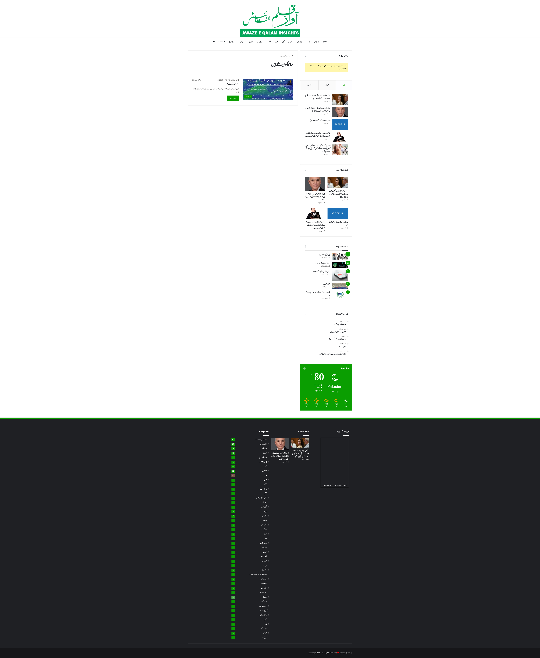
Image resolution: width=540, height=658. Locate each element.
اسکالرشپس (264, 502)
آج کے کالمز (264, 628)
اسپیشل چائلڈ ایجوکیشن (261, 498)
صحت (276, 42)
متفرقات (261, 42)
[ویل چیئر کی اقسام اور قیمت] (340, 256)
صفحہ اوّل (325, 42)
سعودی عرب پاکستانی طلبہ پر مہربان (322, 263)
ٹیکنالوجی (251, 42)
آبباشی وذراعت (263, 444)
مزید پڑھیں (233, 98)
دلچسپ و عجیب (263, 543)
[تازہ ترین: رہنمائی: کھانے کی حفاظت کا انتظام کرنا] (340, 124)
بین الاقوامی (299, 42)
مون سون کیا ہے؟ (233, 84)
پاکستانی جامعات (263, 489)
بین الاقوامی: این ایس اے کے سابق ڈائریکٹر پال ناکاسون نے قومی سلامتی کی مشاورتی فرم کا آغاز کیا (317, 109)
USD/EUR (327, 486)
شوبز (266, 538)
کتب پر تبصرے (263, 610)
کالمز (309, 42)
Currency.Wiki (340, 486)
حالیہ (344, 85)
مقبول (327, 85)
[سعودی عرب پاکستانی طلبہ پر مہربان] (340, 265)
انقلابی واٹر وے (326, 284)
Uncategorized (261, 439)
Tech (265, 597)
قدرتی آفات (264, 529)
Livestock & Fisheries (258, 574)
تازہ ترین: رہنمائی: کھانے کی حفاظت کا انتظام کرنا (319, 120)
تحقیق (265, 493)
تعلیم (270, 42)
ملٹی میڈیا (265, 619)
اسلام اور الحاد (264, 579)
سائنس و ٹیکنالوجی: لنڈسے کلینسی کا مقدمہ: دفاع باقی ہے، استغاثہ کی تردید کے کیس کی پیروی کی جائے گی (317, 97)
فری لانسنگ (264, 588)
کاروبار (290, 42)
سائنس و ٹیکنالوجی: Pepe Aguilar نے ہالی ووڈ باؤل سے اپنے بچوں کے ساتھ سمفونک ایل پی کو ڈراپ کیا (317, 134)
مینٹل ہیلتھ (264, 570)
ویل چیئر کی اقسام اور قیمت (324, 254)
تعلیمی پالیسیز (264, 507)
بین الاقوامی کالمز (263, 462)
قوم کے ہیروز (263, 556)
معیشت (265, 552)
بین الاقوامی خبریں (263, 457)
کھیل (283, 42)
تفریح (265, 534)
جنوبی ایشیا (265, 453)
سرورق (290, 56)
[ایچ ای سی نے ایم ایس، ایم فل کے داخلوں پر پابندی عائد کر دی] (340, 294)
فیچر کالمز (265, 633)
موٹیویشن (264, 516)
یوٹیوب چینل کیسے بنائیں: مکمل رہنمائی (321, 271)
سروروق (265, 565)
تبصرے (309, 85)
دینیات (241, 42)
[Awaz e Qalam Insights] (270, 18)
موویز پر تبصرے (263, 606)
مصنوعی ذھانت (263, 592)
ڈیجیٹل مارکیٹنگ (263, 615)
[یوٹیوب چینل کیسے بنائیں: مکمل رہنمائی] (340, 275)
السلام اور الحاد (264, 583)
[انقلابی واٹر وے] (340, 286)
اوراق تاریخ (231, 42)
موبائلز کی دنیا (264, 601)
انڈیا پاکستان (264, 637)
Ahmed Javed (232, 80)
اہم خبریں (316, 42)
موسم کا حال (264, 525)
